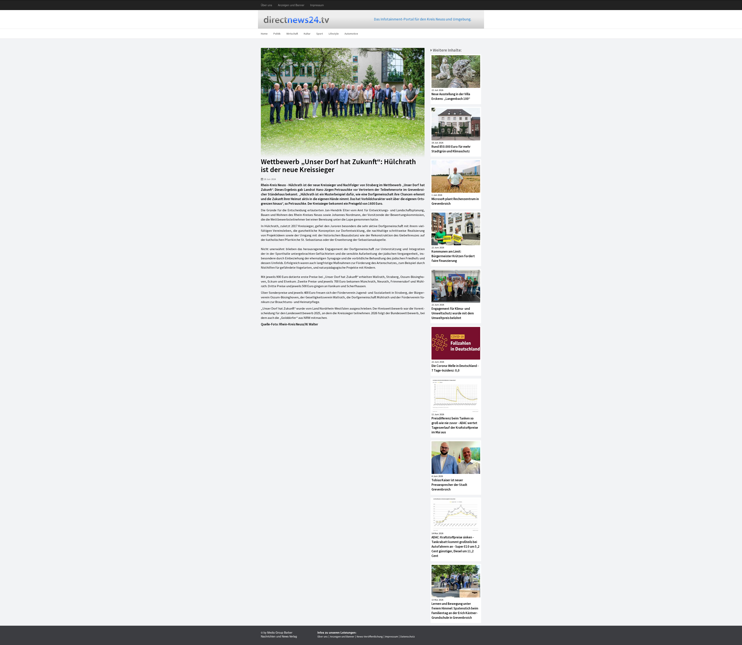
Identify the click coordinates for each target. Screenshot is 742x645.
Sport (319, 33)
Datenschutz (407, 636)
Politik (277, 33)
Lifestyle (334, 33)
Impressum (317, 5)
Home (264, 33)
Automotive (351, 33)
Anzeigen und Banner (291, 5)
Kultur (307, 33)
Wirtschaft (292, 33)
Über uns (266, 5)
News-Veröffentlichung (370, 636)
